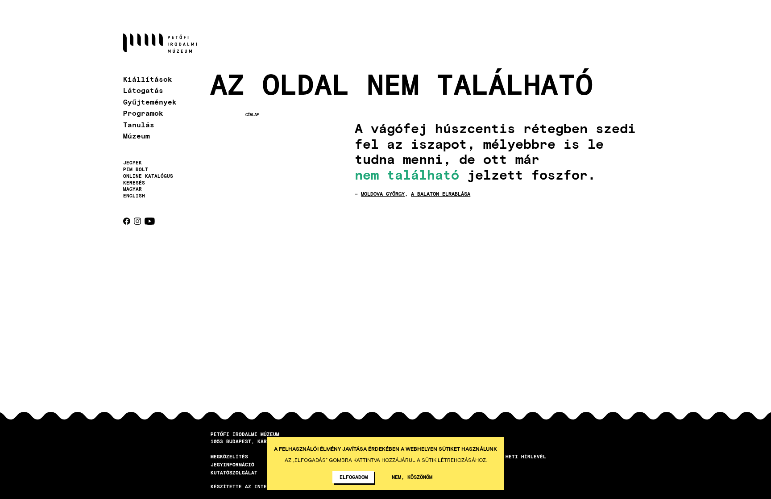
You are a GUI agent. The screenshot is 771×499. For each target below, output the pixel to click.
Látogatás (143, 90)
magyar (132, 189)
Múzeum (136, 135)
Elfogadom (354, 477)
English (134, 195)
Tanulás (138, 124)
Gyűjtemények (150, 101)
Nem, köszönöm (412, 477)
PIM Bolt (135, 169)
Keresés (134, 182)
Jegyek (132, 162)
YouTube (150, 221)
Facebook (126, 221)
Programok (143, 113)
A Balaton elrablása (440, 193)
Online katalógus (148, 176)
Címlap (252, 114)
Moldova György (383, 193)
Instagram (137, 221)
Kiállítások (147, 79)
